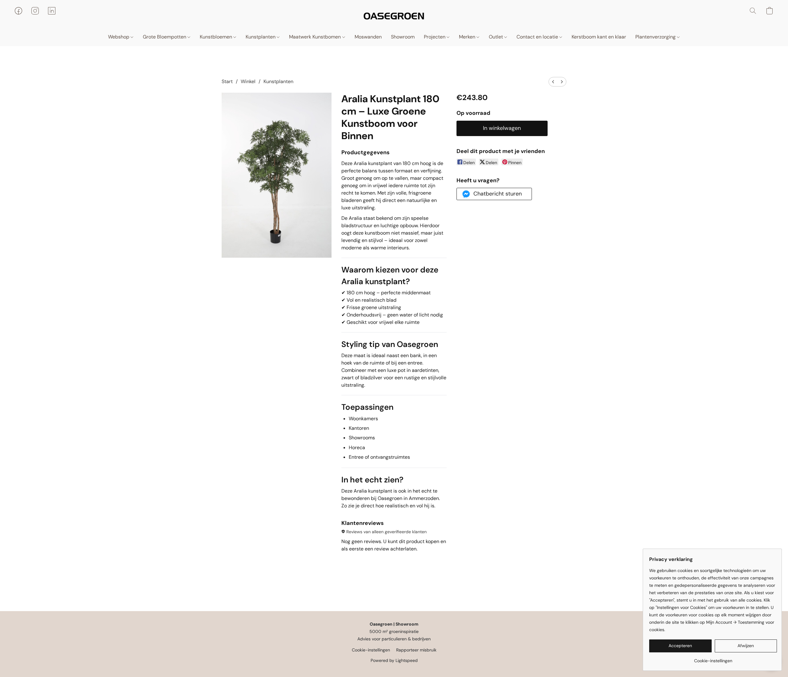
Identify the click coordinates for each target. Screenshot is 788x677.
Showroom (403, 37)
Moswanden (368, 37)
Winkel (248, 81)
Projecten (435, 37)
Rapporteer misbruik (416, 650)
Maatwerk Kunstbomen (315, 37)
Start (227, 81)
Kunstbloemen (216, 37)
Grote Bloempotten (165, 37)
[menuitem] (553, 81)
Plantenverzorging (656, 37)
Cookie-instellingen (371, 650)
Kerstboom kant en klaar (599, 37)
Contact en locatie (538, 37)
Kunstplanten (261, 37)
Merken (467, 37)
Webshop (119, 37)
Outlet (496, 37)
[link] (713, 658)
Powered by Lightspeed (394, 660)
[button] (394, 17)
